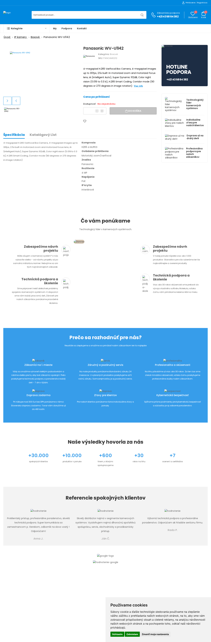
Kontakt (82, 28)
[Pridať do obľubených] (84, 121)
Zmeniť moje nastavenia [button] (155, 634)
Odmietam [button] (132, 634)
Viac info (138, 86)
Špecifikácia (14, 134)
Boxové (114, 54)
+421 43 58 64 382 (167, 16)
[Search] (142, 15)
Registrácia (202, 2)
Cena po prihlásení (96, 97)
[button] (26, 28)
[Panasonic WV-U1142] (40, 71)
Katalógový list (43, 134)
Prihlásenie (190, 2)
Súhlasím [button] (117, 634)
